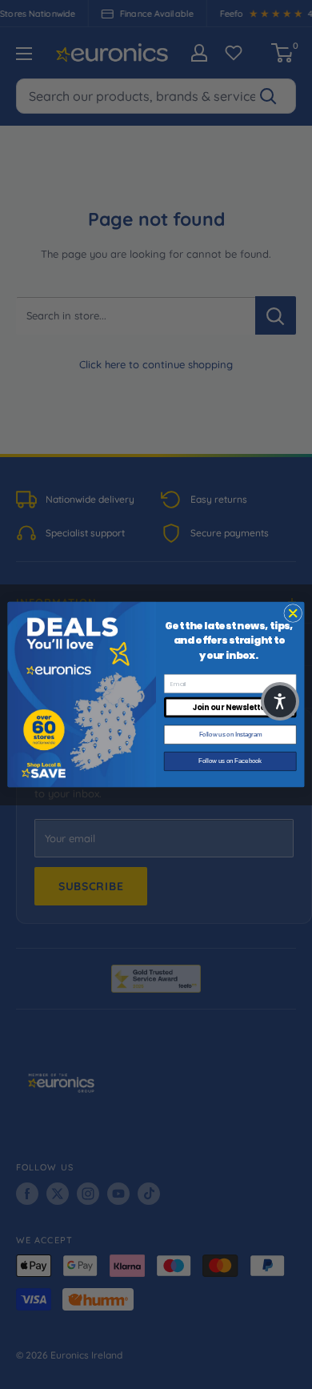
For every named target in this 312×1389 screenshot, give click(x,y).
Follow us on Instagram (230, 734)
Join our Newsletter (230, 707)
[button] (280, 701)
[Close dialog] (293, 612)
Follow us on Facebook (230, 761)
